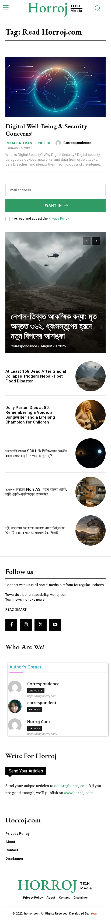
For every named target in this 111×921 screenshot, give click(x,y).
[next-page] (96, 241)
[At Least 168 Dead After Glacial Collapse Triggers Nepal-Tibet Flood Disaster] (90, 376)
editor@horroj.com (71, 785)
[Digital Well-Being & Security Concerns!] (55, 87)
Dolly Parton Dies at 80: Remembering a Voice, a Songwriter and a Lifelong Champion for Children (30, 415)
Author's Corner (25, 667)
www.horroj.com (78, 792)
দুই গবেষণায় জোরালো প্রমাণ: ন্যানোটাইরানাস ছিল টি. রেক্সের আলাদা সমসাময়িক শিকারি (35, 530)
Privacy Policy (58, 218)
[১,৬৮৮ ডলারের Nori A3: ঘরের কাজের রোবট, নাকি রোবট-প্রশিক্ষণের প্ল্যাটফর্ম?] (90, 492)
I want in (52, 205)
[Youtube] (55, 625)
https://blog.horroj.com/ (42, 733)
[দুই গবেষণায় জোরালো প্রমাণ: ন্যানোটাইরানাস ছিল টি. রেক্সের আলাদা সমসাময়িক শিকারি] (90, 530)
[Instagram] (26, 625)
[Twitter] (40, 625)
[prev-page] (87, 241)
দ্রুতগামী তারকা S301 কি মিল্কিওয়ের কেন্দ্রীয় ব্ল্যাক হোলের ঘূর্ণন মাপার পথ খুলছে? (36, 453)
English (43, 143)
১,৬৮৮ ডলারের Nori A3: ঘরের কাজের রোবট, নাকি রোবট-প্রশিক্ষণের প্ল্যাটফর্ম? (36, 492)
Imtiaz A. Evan (18, 143)
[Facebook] (11, 625)
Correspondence (77, 143)
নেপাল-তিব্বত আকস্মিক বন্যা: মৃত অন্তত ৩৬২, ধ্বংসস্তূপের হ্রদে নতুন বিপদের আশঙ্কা (54, 326)
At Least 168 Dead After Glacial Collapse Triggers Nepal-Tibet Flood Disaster (35, 376)
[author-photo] (59, 143)
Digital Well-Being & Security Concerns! (46, 129)
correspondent (42, 702)
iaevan (94, 913)
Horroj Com (38, 721)
